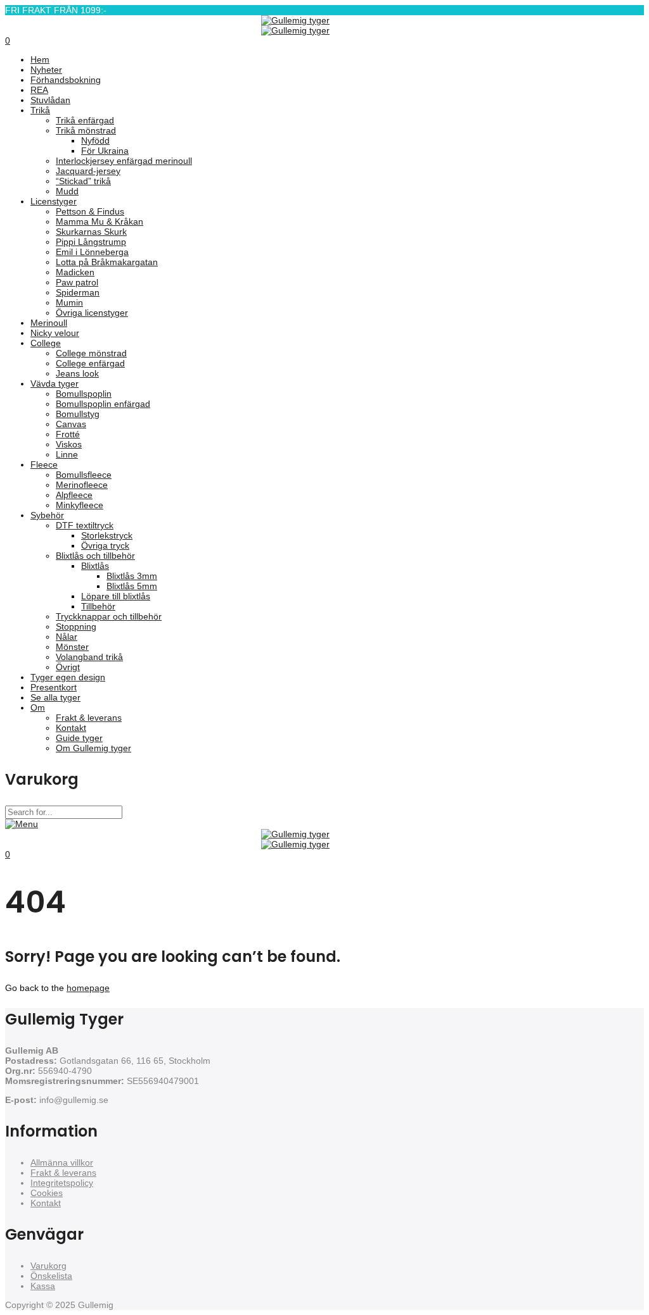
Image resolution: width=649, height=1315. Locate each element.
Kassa (42, 1286)
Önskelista (51, 1276)
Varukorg (48, 1266)
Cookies (46, 1193)
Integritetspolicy (61, 1183)
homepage (88, 988)
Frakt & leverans (63, 1173)
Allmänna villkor (61, 1162)
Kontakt (45, 1203)
